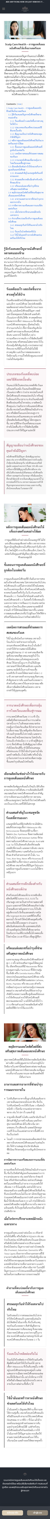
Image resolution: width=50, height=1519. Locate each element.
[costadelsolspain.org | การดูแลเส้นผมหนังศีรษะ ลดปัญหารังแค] (25, 9)
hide (19, 104)
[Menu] (3, 8)
